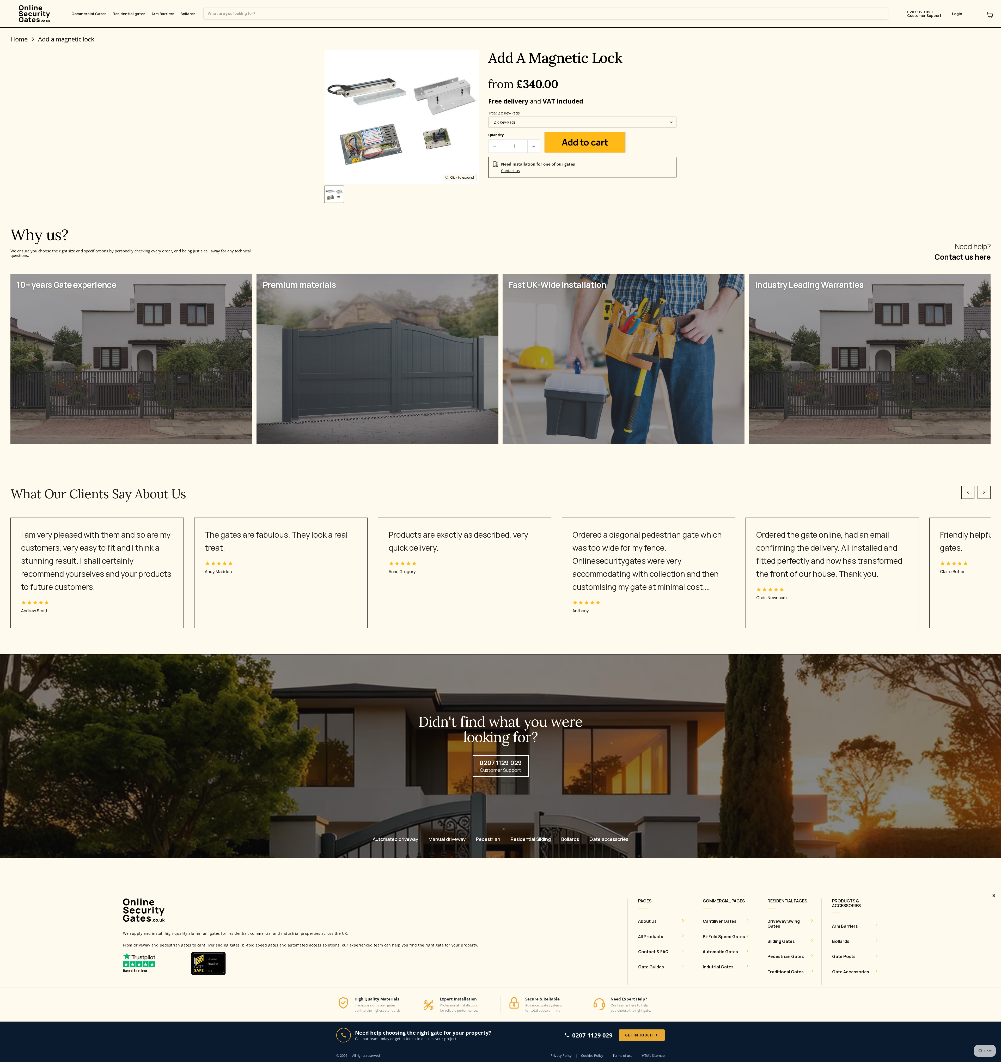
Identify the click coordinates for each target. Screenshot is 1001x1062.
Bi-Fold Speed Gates (724, 936)
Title (504, 113)
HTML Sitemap (653, 1056)
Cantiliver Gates (719, 921)
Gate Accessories (850, 971)
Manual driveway (447, 839)
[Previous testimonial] (967, 492)
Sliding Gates (781, 941)
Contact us (510, 170)
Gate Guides (651, 966)
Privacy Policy (561, 1056)
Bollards (187, 14)
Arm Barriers (162, 14)
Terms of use (622, 1056)
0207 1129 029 (592, 1035)
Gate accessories (608, 839)
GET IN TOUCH (639, 1035)
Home (18, 39)
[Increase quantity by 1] (534, 146)
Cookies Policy (592, 1056)
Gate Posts (844, 956)
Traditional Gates (785, 971)
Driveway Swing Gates (783, 924)
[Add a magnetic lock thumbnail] (334, 194)
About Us (647, 921)
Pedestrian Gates (785, 956)
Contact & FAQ (653, 951)
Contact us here (963, 257)
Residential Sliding (531, 839)
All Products (650, 936)
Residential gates (129, 14)
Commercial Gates (88, 14)
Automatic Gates (720, 951)
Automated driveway (395, 839)
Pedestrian (488, 839)
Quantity (496, 135)
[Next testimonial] (984, 492)
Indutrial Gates (718, 966)
